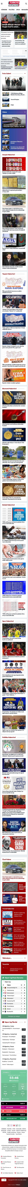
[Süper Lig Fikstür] (25, 1022)
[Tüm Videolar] (25, 112)
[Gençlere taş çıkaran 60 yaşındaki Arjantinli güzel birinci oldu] (5, 147)
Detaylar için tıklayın (14, 1016)
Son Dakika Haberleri (8, 1173)
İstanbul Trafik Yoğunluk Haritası (19, 1162)
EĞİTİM (4, 1132)
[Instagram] (11, 1125)
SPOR (18, 9)
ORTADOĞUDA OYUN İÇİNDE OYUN (16, 969)
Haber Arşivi (20, 1173)
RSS (5, 1179)
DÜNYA (24, 1128)
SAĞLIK (9, 1130)
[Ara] (26, 4)
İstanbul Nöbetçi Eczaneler (6, 1157)
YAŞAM (13, 1130)
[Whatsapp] (19, 1125)
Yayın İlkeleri (19, 1134)
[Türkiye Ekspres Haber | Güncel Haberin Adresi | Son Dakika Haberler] (14, 4)
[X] (8, 1125)
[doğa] (5, 105)
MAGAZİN (25, 9)
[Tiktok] (17, 1125)
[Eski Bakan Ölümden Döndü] (5, 142)
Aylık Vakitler (6, 1099)
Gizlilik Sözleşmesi (11, 1132)
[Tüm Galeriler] (25, 73)
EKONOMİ (3, 1130)
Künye (23, 1132)
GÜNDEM (4, 9)
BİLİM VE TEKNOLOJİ (21, 1130)
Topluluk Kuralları (10, 1134)
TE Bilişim (18, 1184)
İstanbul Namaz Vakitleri (6, 1162)
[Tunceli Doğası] (5, 99)
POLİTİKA (11, 9)
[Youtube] (14, 1125)
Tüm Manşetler (20, 1167)
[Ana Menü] (1, 4)
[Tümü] (25, 958)
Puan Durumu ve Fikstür (6, 1168)
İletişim (19, 1132)
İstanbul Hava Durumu (19, 1157)
